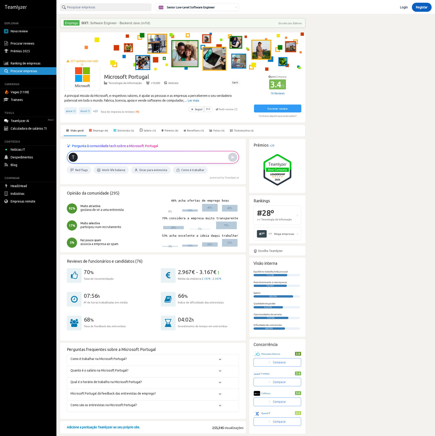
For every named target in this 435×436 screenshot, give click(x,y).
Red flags (81, 170)
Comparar (279, 362)
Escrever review (278, 108)
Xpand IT (265, 413)
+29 (272, 145)
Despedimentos (22, 157)
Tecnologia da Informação (125, 82)
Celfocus (266, 393)
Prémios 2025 (20, 51)
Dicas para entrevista (153, 170)
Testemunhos (243, 130)
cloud (83, 111)
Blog (14, 165)
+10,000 (155, 82)
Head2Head (19, 186)
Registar (422, 7)
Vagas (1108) (20, 92)
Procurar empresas (24, 71)
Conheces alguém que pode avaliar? (277, 116)
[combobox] (105, 7)
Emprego (100, 130)
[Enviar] (232, 157)
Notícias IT (18, 149)
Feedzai (265, 373)
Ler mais (193, 100)
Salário (150, 130)
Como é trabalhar (192, 170)
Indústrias (17, 193)
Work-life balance (113, 170)
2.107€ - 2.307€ (211, 278)
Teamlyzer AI (32, 121)
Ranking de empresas (26, 63)
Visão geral (77, 130)
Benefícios (195, 130)
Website (173, 82)
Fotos (219, 130)
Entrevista (125, 130)
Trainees (17, 100)
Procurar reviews (22, 43)
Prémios (171, 130)
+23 (95, 111)
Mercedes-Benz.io (270, 354)
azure (69, 111)
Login (404, 7)
